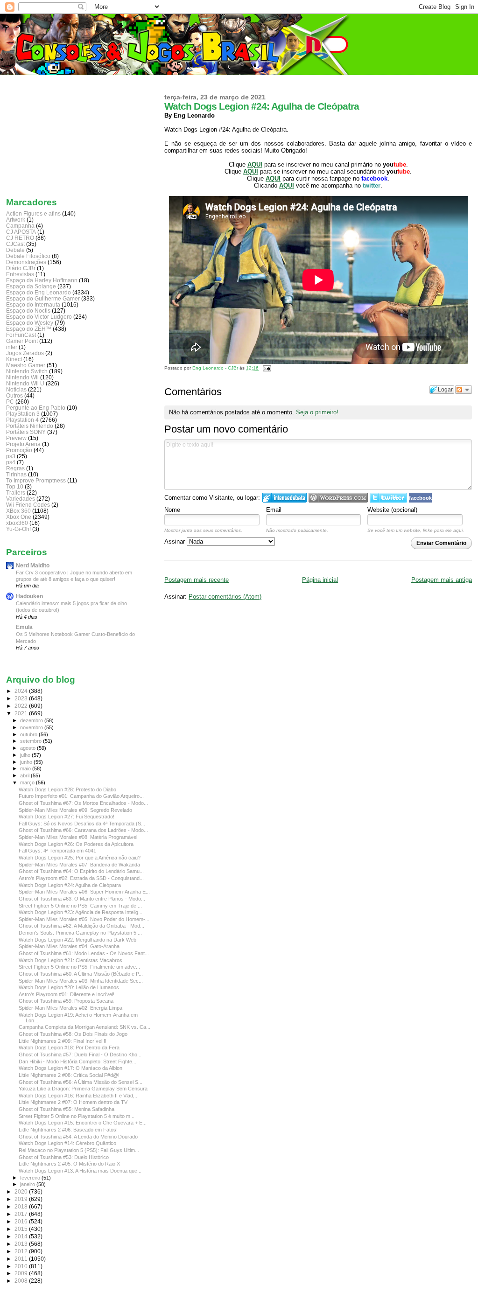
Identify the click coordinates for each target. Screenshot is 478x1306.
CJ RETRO (20, 238)
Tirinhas (16, 474)
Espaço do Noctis (28, 310)
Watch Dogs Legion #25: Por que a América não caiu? (80, 857)
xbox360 (17, 523)
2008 (21, 1281)
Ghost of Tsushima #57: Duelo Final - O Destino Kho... (80, 1054)
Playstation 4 (22, 420)
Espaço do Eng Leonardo (38, 292)
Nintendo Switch (27, 371)
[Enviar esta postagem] (265, 367)
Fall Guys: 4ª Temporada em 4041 (57, 850)
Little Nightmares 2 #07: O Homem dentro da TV (73, 1102)
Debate (15, 250)
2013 (21, 1244)
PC (10, 401)
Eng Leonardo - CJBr (215, 367)
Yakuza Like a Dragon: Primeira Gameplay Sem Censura (83, 1088)
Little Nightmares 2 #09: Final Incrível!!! (62, 1041)
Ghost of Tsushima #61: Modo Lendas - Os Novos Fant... (84, 953)
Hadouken (29, 596)
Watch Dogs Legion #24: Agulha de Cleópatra (70, 885)
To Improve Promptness (36, 480)
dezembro (32, 720)
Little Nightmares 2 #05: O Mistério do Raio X (69, 1163)
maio (26, 768)
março (28, 782)
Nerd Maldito (32, 565)
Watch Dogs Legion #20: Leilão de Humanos (69, 987)
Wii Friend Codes (28, 505)
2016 (21, 1221)
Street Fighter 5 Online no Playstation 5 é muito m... (76, 1116)
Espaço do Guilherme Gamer (43, 298)
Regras (15, 468)
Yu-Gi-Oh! (18, 529)
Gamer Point (22, 341)
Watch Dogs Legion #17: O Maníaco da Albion (70, 1068)
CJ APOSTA (21, 232)
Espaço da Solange (31, 286)
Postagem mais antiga (441, 579)
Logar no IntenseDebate (284, 498)
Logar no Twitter (388, 498)
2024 (21, 691)
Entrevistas (20, 274)
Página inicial (320, 579)
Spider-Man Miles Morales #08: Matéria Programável (78, 837)
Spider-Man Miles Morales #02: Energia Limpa (70, 1008)
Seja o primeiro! (317, 412)
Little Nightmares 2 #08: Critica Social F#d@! (69, 1075)
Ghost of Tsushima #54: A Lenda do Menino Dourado (78, 1136)
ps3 (10, 456)
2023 (21, 698)
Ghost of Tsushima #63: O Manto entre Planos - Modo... (82, 898)
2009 (21, 1273)
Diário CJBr (20, 268)
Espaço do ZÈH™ (28, 329)
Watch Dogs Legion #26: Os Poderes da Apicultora (76, 844)
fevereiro (31, 1177)
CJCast (15, 244)
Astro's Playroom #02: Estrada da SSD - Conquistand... (81, 878)
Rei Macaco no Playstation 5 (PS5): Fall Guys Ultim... (79, 1150)
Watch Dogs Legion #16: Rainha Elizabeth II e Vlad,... (79, 1095)
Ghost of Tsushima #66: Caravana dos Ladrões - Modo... (83, 830)
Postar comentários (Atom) (225, 596)
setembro (31, 741)
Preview (16, 438)
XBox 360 (18, 511)
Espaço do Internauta (33, 304)
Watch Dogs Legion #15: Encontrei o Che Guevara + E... (83, 1122)
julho (26, 755)
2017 (21, 1214)
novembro (32, 727)
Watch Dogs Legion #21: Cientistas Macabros (70, 960)
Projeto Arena (23, 444)
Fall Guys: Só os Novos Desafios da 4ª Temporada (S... (82, 823)
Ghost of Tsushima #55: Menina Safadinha (66, 1109)
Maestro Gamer (25, 365)
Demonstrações (26, 262)
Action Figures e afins (33, 213)
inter (11, 347)
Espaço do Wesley (29, 323)
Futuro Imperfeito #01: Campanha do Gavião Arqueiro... (81, 796)
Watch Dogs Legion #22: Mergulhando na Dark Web (77, 940)
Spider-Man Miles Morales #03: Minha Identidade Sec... (81, 981)
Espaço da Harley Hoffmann (41, 280)
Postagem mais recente (196, 579)
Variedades (20, 499)
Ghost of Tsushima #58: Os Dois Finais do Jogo (73, 1034)
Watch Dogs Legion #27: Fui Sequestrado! (66, 816)
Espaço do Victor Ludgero (39, 317)
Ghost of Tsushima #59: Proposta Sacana (66, 1001)
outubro (29, 734)
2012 (21, 1251)
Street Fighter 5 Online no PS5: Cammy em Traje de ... (80, 905)
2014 (21, 1236)
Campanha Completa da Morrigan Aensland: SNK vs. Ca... (84, 1027)
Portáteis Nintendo (29, 426)
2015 (21, 1229)
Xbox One (18, 517)
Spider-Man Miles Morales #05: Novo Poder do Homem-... (84, 919)
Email (273, 509)
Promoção (19, 450)
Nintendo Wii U (25, 383)
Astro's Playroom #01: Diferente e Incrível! (66, 994)
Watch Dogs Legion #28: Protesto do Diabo (67, 789)
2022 (21, 706)
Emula (24, 627)
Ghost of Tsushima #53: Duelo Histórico (64, 1157)
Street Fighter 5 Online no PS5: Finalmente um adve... (79, 967)
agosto (28, 748)
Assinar (175, 541)
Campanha (20, 226)
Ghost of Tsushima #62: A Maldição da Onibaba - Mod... (81, 926)
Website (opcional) (392, 509)
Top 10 (14, 486)
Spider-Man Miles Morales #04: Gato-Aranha (69, 946)
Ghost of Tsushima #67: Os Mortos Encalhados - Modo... (83, 803)
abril (25, 775)
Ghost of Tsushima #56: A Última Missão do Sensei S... (80, 1082)
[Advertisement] (52, 134)
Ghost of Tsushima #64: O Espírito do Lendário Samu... (81, 871)
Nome (172, 509)
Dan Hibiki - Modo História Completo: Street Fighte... (77, 1061)
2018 (21, 1206)
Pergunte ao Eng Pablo (35, 408)
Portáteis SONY (26, 432)
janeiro (28, 1184)
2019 (21, 1199)
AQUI (273, 178)
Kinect (14, 359)
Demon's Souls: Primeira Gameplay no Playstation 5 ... (80, 933)
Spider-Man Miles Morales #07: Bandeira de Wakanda (79, 864)
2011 (21, 1259)
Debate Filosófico (28, 256)
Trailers (15, 492)
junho (27, 762)
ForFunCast (21, 335)
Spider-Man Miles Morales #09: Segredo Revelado (75, 810)
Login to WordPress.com (338, 498)
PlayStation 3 (23, 414)
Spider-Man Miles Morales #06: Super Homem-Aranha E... (84, 891)
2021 (21, 713)
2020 (21, 1191)
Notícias (16, 389)
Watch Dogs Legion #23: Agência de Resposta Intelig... (80, 912)
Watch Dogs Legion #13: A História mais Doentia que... (80, 1170)
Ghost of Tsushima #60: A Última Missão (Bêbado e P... (81, 974)
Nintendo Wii (22, 377)
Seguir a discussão (463, 389)
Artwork (15, 220)
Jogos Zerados (25, 353)
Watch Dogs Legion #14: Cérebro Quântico (67, 1143)
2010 (21, 1266)
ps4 (10, 462)
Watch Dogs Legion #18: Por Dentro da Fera (69, 1047)
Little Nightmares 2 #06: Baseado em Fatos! (68, 1129)
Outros (14, 395)
